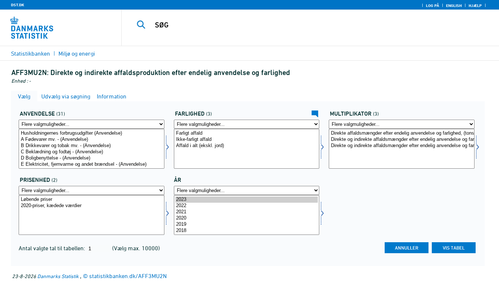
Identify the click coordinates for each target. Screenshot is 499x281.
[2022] (246, 206)
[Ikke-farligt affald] (246, 139)
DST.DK (17, 4)
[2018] (246, 231)
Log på (432, 5)
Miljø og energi (76, 53)
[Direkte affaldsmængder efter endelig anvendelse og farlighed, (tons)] (401, 133)
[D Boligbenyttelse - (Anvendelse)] (91, 158)
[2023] (246, 199)
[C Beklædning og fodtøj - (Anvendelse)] (91, 152)
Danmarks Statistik (58, 276)
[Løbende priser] (91, 199)
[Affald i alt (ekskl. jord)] (246, 146)
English (454, 5)
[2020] (246, 218)
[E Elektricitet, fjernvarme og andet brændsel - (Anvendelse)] (91, 164)
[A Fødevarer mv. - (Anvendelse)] (91, 139)
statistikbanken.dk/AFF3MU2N (128, 276)
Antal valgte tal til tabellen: (53, 248)
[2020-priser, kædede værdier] (91, 206)
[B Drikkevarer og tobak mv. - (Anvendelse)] (91, 146)
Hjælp (475, 5)
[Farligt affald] (246, 133)
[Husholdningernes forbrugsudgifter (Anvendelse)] (91, 133)
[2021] (246, 212)
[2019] (246, 224)
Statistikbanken (30, 53)
